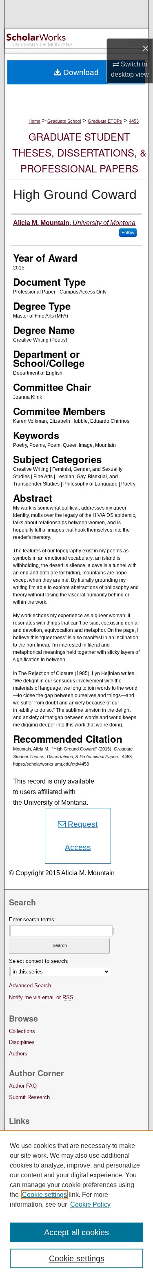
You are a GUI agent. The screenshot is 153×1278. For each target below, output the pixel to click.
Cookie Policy (90, 1204)
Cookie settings (44, 1194)
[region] (76, 1204)
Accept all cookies (76, 1232)
